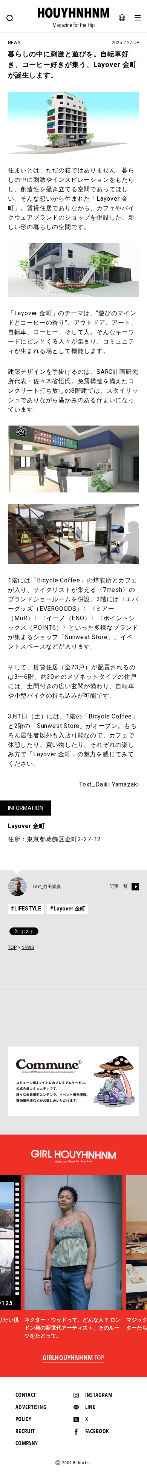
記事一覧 (119, 886)
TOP (12, 947)
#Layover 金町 (67, 909)
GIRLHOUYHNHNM (74, 1358)
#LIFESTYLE (26, 909)
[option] (73, 1257)
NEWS (27, 947)
